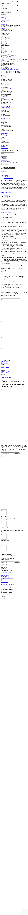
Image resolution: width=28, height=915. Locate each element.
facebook (3, 192)
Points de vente (4, 148)
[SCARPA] (3, 171)
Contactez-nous (4, 582)
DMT (2, 32)
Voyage (2, 127)
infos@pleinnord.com (6, 572)
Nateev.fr (14, 587)
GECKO (3, 40)
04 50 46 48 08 (11, 555)
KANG (2, 48)
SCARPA (3, 60)
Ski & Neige (3, 76)
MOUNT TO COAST (6, 56)
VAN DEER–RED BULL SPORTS (9, 70)
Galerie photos (7, 176)
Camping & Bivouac (5, 118)
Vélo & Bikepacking (5, 107)
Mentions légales (5, 576)
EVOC (2, 36)
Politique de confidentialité (7, 578)
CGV (2, 579)
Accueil (2, 162)
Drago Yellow (5, 367)
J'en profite (3, 598)
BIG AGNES (4, 24)
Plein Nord (3, 17)
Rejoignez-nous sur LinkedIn (7, 584)
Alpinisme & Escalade (6, 88)
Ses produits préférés (8, 178)
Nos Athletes (4, 18)
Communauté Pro (5, 20)
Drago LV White (6, 377)
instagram (8, 192)
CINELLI (3, 28)
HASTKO (3, 44)
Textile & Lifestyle (5, 133)
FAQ (2, 580)
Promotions (3, 146)
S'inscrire (17, 453)
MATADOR (4, 52)
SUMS (2, 65)
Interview (6, 175)
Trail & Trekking (5, 96)
